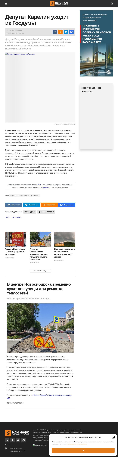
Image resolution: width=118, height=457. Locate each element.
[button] (113, 437)
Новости (18, 30)
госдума (13, 195)
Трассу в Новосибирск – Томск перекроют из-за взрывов (15, 252)
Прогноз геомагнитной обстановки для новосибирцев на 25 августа (64, 253)
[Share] (13, 205)
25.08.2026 (10, 257)
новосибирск (24, 195)
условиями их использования (77, 444)
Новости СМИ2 (87, 91)
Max (39, 184)
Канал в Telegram (47, 211)
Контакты (8, 445)
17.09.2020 (10, 30)
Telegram (45, 187)
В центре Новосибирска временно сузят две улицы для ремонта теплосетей (38, 254)
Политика (35, 195)
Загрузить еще (40, 271)
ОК (83, 450)
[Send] (66, 205)
